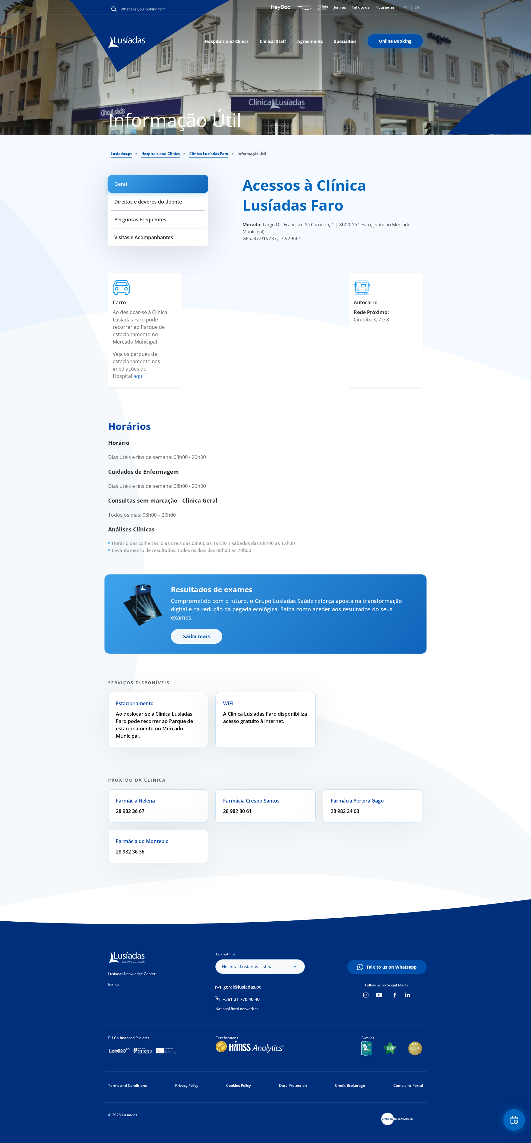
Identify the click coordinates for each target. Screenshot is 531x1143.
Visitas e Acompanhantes (143, 237)
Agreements (310, 41)
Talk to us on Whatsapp (391, 967)
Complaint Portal (408, 1085)
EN (417, 7)
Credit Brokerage (350, 1085)
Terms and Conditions (127, 1085)
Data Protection (293, 1085)
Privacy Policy (186, 1085)
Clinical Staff (273, 41)
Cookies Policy (238, 1085)
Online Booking (395, 41)
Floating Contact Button (514, 1120)
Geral (120, 184)
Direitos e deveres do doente (148, 201)
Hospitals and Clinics (227, 41)
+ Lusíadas (385, 7)
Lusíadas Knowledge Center (131, 973)
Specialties (345, 41)
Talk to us (360, 7)
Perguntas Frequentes (140, 219)
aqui (138, 376)
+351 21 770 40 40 (241, 999)
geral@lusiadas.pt (242, 987)
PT (405, 7)
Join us (340, 7)
